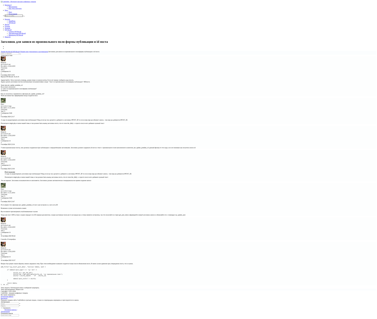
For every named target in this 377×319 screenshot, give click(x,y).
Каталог (7, 19)
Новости (8, 37)
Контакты (4, 298)
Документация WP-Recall (17, 33)
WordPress (12, 21)
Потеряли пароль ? (11, 310)
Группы (7, 26)
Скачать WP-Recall (15, 31)
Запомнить (6, 308)
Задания (7, 28)
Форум (7, 24)
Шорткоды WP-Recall (16, 35)
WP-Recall (12, 23)
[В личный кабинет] (3, 61)
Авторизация (5, 311)
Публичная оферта (7, 296)
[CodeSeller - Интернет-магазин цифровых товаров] (18, 1)
